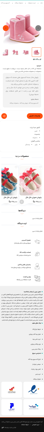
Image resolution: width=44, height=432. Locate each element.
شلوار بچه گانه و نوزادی (35, 334)
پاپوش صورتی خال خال (33, 197)
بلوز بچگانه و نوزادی (36, 344)
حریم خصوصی (35, 425)
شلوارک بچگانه (37, 379)
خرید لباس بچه (37, 339)
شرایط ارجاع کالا (37, 329)
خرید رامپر (38, 374)
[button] (38, 28)
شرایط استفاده (25, 425)
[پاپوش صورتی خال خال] (30, 180)
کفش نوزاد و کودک (36, 369)
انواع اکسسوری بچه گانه (34, 359)
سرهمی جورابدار (36, 364)
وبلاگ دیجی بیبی (36, 349)
